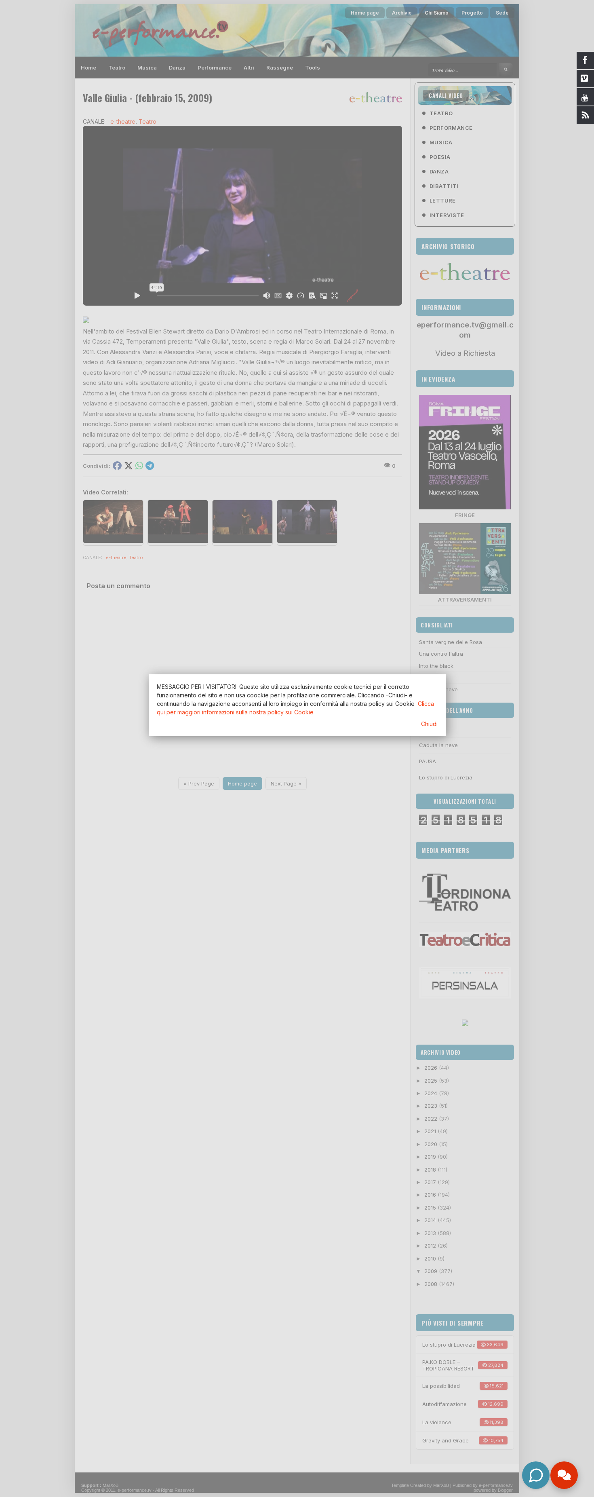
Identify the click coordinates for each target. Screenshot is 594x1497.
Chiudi (429, 723)
